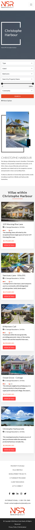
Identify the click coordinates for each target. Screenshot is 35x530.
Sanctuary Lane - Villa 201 (14, 275)
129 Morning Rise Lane (13, 224)
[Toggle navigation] (31, 5)
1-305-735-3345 (24, 500)
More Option (7, 101)
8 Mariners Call (9, 326)
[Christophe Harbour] (7, 4)
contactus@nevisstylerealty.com (20, 503)
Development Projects (17, 474)
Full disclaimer (22, 527)
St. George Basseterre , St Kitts (14, 227)
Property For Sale (17, 466)
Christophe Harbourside (13, 429)
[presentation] (28, 141)
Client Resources (17, 482)
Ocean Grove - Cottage (13, 377)
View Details (9, 245)
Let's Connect (17, 486)
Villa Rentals (18, 470)
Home (2, 47)
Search (17, 96)
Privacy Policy (13, 527)
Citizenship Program (17, 478)
